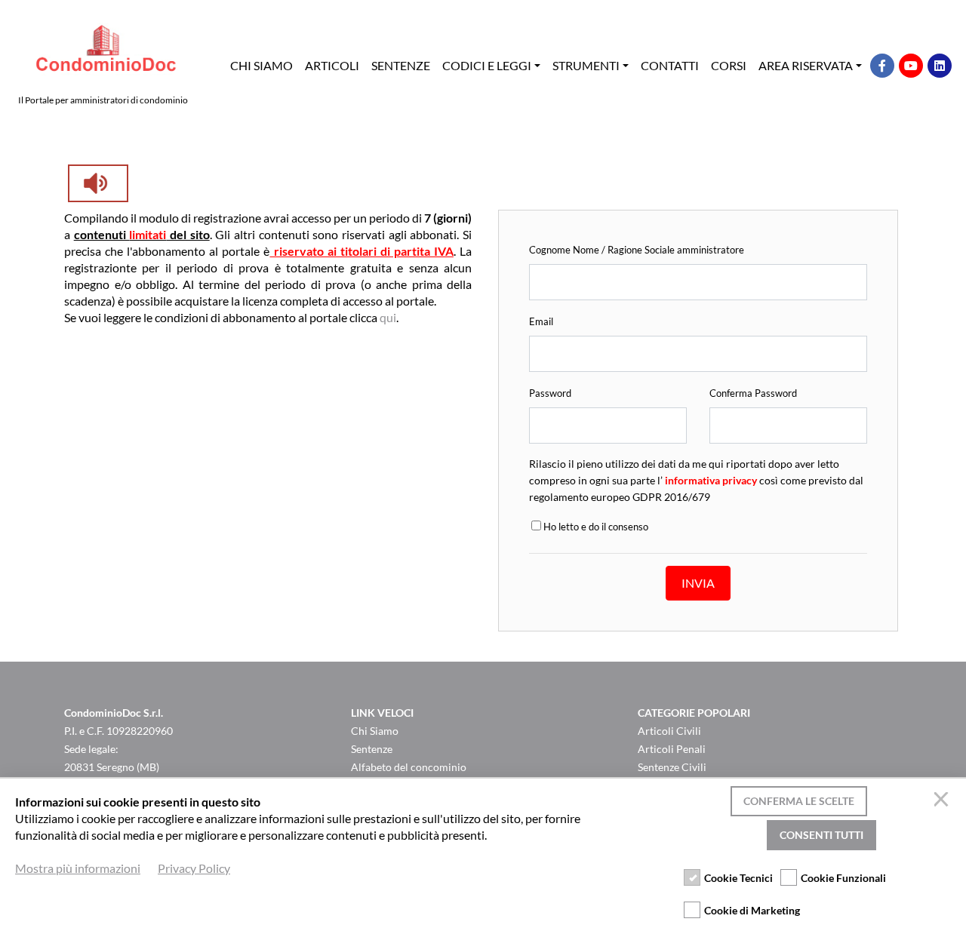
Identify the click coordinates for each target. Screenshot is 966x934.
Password (550, 393)
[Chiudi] (943, 801)
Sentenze (400, 65)
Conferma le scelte (798, 800)
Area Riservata (805, 65)
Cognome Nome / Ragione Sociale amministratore (636, 250)
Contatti (670, 65)
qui (388, 317)
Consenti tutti (821, 834)
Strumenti (586, 65)
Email (541, 321)
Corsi (728, 65)
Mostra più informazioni (77, 868)
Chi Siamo (261, 65)
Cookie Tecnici (738, 877)
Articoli (332, 65)
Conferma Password (753, 393)
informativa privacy (711, 480)
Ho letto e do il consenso (594, 527)
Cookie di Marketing (752, 910)
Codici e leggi (486, 65)
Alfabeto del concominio (408, 766)
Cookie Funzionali (843, 877)
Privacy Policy (194, 868)
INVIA (698, 583)
